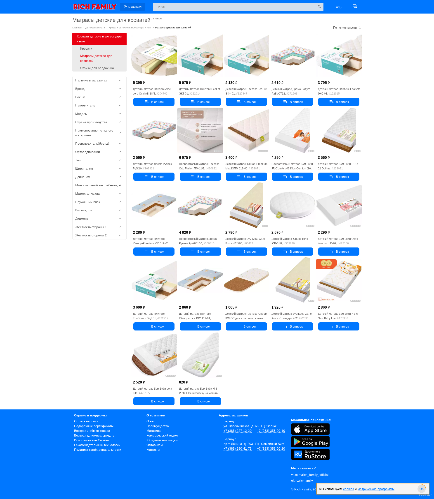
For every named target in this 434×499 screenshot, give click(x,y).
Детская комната (95, 27)
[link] (95, 7)
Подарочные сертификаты (93, 426)
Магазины (153, 430)
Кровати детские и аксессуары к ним (130, 27)
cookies (348, 489)
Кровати (86, 48)
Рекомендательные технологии (97, 445)
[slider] (421, 488)
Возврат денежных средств (94, 435)
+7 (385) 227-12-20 (238, 430)
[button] (338, 7)
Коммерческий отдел (162, 435)
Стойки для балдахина (97, 68)
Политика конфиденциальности (97, 449)
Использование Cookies (91, 440)
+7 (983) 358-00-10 (271, 430)
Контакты (153, 449)
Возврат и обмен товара (92, 430)
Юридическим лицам (162, 440)
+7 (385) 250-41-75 (238, 448)
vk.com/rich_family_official (309, 474)
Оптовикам (154, 445)
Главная (77, 27)
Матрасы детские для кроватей (96, 58)
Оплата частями (86, 421)
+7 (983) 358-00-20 (271, 448)
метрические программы (376, 489)
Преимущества (157, 426)
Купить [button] (154, 102)
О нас (150, 421)
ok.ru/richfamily (302, 480)
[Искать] (319, 7)
